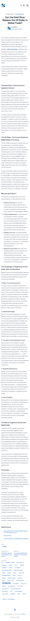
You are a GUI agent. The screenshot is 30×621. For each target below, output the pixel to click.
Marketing (20, 578)
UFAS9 (18, 593)
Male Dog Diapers (11, 578)
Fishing (3, 572)
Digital (10, 567)
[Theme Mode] (24, 5)
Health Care (21, 572)
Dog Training (17, 567)
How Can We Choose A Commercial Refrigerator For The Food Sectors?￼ (16, 531)
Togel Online (5, 593)
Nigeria (3, 580)
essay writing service (7, 570)
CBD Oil (16, 565)
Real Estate (23, 583)
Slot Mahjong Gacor (16, 588)
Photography (16, 583)
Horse (14, 575)
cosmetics (4, 567)
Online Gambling (20, 580)
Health (14, 572)
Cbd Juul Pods (7, 535)
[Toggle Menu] (27, 5)
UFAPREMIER (12, 593)
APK (2, 562)
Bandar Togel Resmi (9, 562)
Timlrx (17, 617)
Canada (10, 565)
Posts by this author (17, 29)
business (4, 565)
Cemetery (22, 565)
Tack (11, 591)
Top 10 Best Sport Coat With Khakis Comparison (16, 538)
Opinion (4, 546)
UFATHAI (24, 593)
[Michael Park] (3, 5)
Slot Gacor (19, 586)
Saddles (4, 586)
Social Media (5, 591)
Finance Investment (18, 570)
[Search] (21, 5)
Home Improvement (6, 575)
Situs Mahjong (11, 586)
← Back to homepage (8, 599)
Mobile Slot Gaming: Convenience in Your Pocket (7, 554)
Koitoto (20, 575)
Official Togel (10, 580)
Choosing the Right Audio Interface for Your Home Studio (20, 554)
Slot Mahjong (5, 588)
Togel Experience (18, 591)
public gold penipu (12, 49)
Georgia (9, 572)
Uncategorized (19, 14)
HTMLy (23, 614)
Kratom (3, 578)
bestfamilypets (20, 562)
